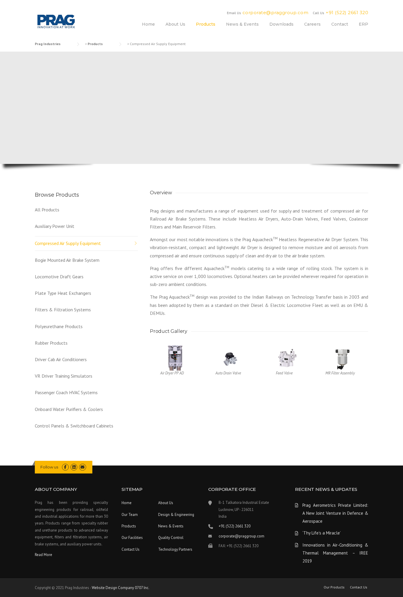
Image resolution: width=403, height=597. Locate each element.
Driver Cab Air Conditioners (61, 359)
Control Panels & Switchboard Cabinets (74, 426)
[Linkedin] (74, 467)
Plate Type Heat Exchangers (63, 293)
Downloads (281, 24)
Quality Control (171, 537)
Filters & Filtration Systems (63, 310)
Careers (312, 24)
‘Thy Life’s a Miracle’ (321, 533)
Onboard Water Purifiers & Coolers (69, 409)
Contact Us (131, 549)
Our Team (130, 514)
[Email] (82, 467)
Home (148, 24)
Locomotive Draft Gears (59, 276)
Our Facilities (132, 537)
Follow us (49, 467)
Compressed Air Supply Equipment (68, 243)
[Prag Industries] (56, 22)
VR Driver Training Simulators (63, 376)
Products (205, 24)
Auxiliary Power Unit (54, 226)
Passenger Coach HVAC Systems (66, 392)
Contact (339, 24)
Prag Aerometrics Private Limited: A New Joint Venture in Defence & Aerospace (335, 513)
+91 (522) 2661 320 (347, 12)
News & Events (242, 24)
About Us (175, 24)
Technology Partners (175, 549)
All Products (47, 210)
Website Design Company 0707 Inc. (120, 587)
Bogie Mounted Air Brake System (67, 260)
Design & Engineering (176, 514)
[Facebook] (65, 467)
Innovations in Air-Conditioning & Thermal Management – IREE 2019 (335, 553)
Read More (43, 554)
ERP (363, 24)
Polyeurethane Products (59, 326)
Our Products (334, 587)
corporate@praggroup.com (276, 12)
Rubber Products (51, 343)
